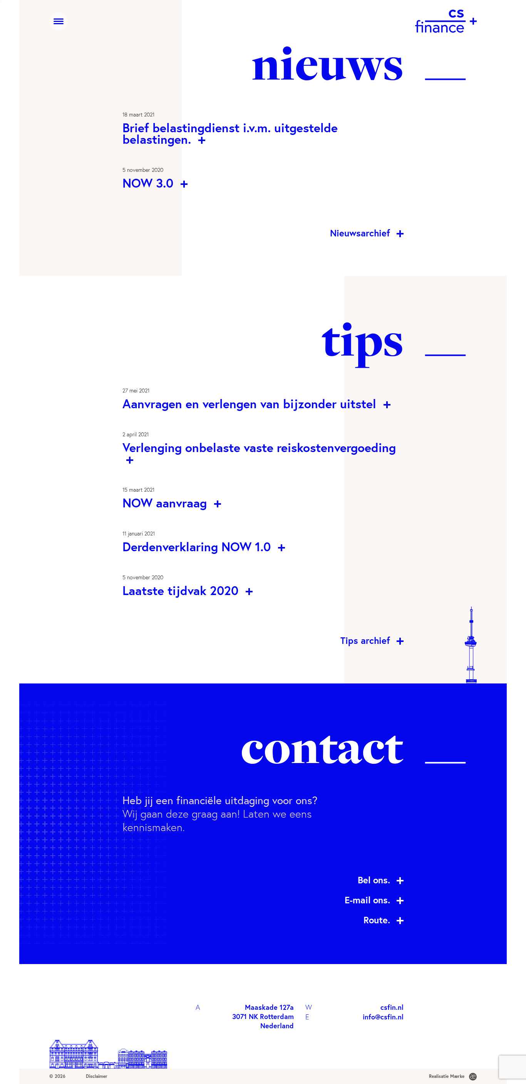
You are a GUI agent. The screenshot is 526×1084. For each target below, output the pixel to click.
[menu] (58, 21)
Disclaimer (96, 1076)
